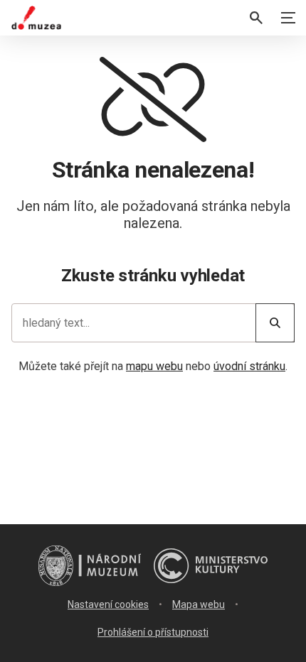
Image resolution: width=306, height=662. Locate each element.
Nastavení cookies (108, 604)
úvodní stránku (249, 366)
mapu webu (154, 366)
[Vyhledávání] (256, 18)
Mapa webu (198, 604)
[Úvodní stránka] (36, 18)
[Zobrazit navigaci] (288, 18)
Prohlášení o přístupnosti (153, 632)
